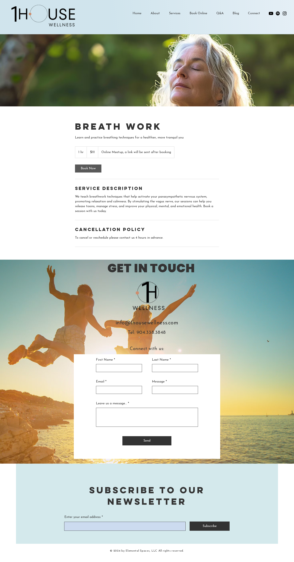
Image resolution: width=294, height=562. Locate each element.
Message (158, 381)
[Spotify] (277, 13)
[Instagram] (284, 13)
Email (100, 381)
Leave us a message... (111, 403)
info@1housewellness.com (147, 323)
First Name (104, 359)
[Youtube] (271, 13)
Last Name (160, 359)
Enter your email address (82, 517)
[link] (88, 168)
